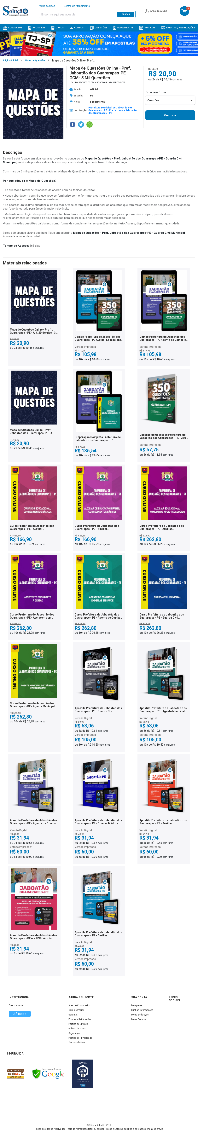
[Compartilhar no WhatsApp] (89, 124)
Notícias (150, 27)
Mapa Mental (125, 27)
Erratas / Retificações (180, 27)
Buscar (126, 14)
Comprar (170, 115)
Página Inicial (10, 60)
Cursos (79, 27)
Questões (101, 27)
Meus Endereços (140, 1014)
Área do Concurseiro (79, 1005)
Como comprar (76, 1010)
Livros (60, 27)
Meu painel (137, 1005)
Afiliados (19, 1014)
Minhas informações (142, 1010)
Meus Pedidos (138, 1019)
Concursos (15, 27)
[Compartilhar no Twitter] (81, 124)
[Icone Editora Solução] (16, 11)
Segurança (74, 1033)
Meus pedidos (47, 5)
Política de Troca (77, 1028)
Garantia (73, 1014)
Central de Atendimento (77, 5)
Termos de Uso (76, 1042)
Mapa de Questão (35, 60)
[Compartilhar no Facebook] (72, 124)
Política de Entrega (78, 1024)
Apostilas (38, 27)
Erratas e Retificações (79, 1019)
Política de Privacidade (80, 1038)
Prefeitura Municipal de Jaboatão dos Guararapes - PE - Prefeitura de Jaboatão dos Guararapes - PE (112, 110)
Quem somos (16, 1005)
